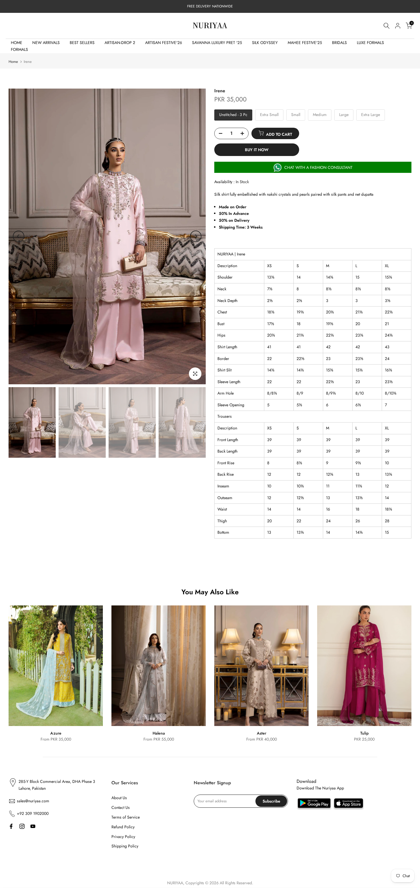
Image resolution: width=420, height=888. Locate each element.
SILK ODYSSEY (265, 42)
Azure (55, 733)
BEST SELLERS (82, 42)
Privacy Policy (123, 836)
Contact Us (120, 807)
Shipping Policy (124, 846)
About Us (119, 798)
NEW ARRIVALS (46, 42)
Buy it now (257, 150)
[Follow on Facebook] (11, 826)
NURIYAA (175, 883)
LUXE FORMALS (370, 42)
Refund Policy (123, 827)
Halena (159, 733)
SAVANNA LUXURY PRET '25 (217, 42)
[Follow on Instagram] (22, 826)
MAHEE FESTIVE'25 (305, 42)
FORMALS (19, 49)
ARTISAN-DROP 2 (120, 42)
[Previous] (18, 236)
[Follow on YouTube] (32, 826)
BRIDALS (339, 42)
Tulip (364, 733)
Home (13, 61)
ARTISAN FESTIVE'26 (163, 42)
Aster (261, 733)
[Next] (195, 236)
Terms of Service (125, 817)
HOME (16, 42)
